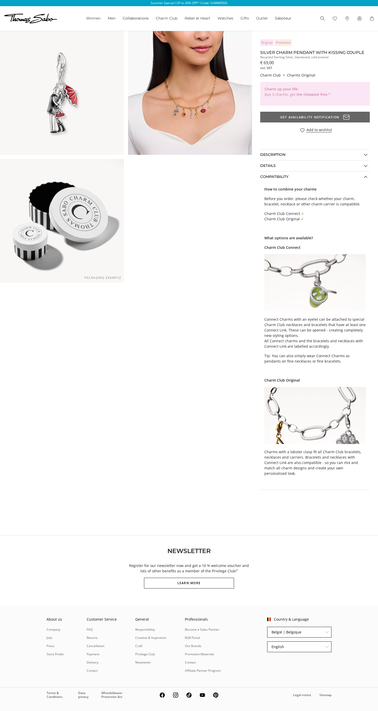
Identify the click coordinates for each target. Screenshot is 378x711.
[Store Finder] (347, 18)
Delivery (92, 662)
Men (111, 18)
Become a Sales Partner (202, 629)
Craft (138, 646)
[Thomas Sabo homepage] (30, 18)
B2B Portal (192, 638)
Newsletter (143, 662)
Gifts (244, 18)
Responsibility (145, 629)
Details (268, 165)
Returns (92, 638)
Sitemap (325, 695)
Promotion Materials (199, 654)
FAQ (90, 629)
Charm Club (166, 18)
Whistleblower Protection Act (111, 695)
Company (53, 629)
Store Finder (55, 654)
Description (272, 154)
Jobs (49, 638)
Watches (225, 18)
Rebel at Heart (197, 18)
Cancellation (95, 646)
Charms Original (301, 75)
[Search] (322, 18)
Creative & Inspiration (150, 638)
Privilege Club (145, 654)
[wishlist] (335, 18)
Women (93, 18)
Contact (92, 670)
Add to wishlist (319, 130)
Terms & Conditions (54, 695)
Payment (93, 654)
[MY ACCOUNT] (359, 18)
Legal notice (302, 695)
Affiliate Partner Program (203, 670)
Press (51, 646)
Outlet (262, 18)
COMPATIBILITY (274, 176)
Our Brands (193, 646)
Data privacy (83, 695)
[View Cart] (372, 18)
